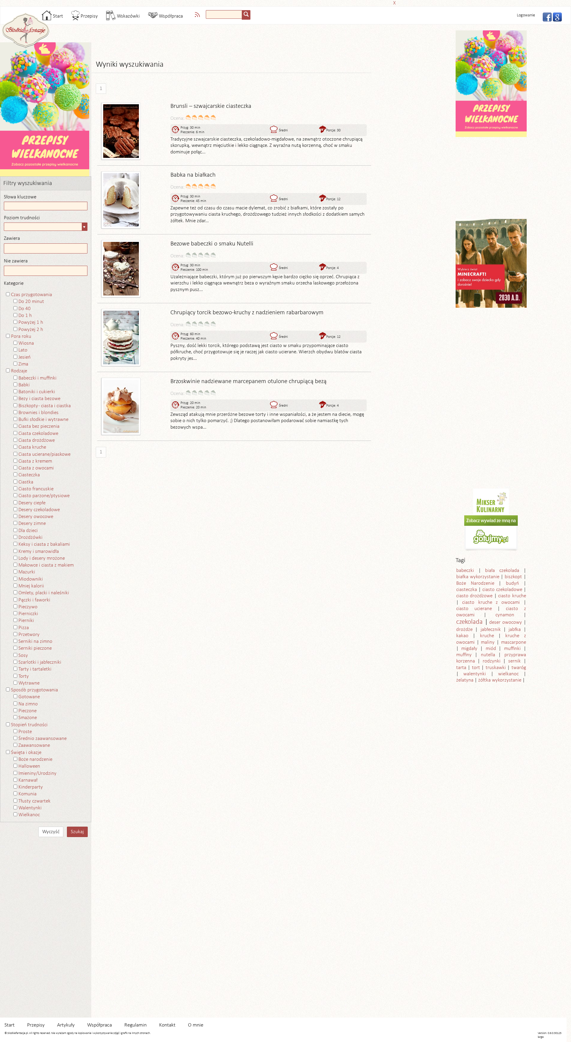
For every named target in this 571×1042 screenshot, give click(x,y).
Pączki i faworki (34, 600)
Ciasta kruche (32, 447)
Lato (22, 350)
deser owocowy (505, 622)
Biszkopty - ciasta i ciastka (44, 405)
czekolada (469, 622)
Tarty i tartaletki (34, 669)
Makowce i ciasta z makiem (46, 565)
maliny (488, 642)
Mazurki (26, 572)
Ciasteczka (29, 475)
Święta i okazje (26, 752)
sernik (514, 661)
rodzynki (492, 661)
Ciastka (25, 482)
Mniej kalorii (31, 586)
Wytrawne (29, 683)
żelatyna (464, 680)
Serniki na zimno (35, 641)
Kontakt (167, 1025)
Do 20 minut (31, 301)
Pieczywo (27, 606)
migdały (469, 648)
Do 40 (24, 308)
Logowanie (526, 15)
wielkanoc (508, 673)
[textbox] (224, 14)
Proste (25, 731)
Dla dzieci (28, 530)
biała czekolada (502, 570)
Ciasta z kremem (35, 461)
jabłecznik (491, 629)
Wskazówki (128, 16)
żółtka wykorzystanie (499, 680)
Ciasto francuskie (36, 489)
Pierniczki (28, 613)
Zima (23, 364)
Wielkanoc (29, 814)
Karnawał (27, 780)
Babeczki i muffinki (37, 378)
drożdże (464, 629)
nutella (488, 654)
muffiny (464, 654)
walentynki (474, 673)
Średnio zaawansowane (42, 738)
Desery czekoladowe (39, 509)
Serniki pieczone (35, 648)
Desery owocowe (35, 516)
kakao (462, 635)
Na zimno (28, 704)
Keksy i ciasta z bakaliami (44, 544)
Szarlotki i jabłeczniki (39, 662)
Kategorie (13, 283)
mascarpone (513, 642)
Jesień (24, 357)
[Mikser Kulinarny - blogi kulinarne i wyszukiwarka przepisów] (491, 501)
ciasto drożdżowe (474, 595)
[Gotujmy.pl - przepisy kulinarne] (491, 533)
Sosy (23, 655)
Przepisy (88, 16)
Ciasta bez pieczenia (38, 426)
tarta (461, 667)
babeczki (465, 570)
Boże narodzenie (35, 759)
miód (491, 648)
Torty (23, 676)
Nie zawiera (16, 261)
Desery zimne (32, 523)
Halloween (29, 766)
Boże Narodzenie (475, 583)
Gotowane (29, 696)
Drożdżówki (30, 537)
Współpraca (170, 16)
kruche (487, 635)
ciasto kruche (512, 595)
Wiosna (26, 343)
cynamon (504, 615)
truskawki (496, 667)
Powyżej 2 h (30, 329)
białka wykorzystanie (477, 576)
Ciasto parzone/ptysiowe (44, 495)
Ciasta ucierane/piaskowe (44, 454)
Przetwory (29, 634)
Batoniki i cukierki (36, 391)
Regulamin (135, 1025)
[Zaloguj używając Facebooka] (545, 16)
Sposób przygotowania (34, 690)
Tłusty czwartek (34, 801)
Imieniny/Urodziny (37, 773)
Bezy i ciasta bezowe (39, 398)
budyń (512, 583)
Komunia (27, 794)
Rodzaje (19, 371)
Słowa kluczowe (20, 197)
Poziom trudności (22, 217)
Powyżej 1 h (30, 322)
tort (476, 667)
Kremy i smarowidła (38, 551)
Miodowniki (30, 579)
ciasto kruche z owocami (491, 602)
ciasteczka (466, 589)
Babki (24, 385)
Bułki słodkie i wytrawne (43, 419)
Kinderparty (30, 787)
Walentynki (30, 808)
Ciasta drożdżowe (36, 440)
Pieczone (27, 710)
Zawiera (12, 238)
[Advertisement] (283, 2)
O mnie (195, 1025)
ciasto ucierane (474, 608)
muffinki (512, 648)
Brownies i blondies (38, 412)
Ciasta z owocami (36, 468)
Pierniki (26, 620)
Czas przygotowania (31, 294)
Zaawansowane (34, 745)
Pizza (23, 627)
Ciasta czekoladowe (38, 433)
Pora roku (21, 336)
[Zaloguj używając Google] (555, 16)
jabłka (515, 629)
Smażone (27, 717)
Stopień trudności (29, 724)
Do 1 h (25, 315)
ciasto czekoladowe (502, 589)
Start (57, 16)
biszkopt (513, 576)
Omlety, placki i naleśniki (43, 592)
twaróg (519, 667)
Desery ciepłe (32, 503)
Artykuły (66, 1025)
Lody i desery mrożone (41, 558)
